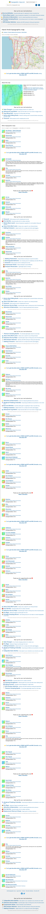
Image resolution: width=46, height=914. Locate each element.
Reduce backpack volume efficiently (24, 264)
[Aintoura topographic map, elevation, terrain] (3, 572)
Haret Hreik (9, 780)
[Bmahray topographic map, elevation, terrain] (3, 500)
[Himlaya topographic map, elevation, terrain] (3, 862)
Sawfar (7, 599)
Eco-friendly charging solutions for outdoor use (23, 109)
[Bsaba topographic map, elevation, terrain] (3, 328)
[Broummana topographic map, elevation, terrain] (3, 313)
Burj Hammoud (9, 879)
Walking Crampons (9, 228)
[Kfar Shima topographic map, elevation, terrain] (3, 791)
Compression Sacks (11, 264)
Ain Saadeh (8, 159)
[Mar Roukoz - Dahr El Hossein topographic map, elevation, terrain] (3, 132)
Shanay (7, 692)
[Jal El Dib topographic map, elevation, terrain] (3, 831)
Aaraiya (8, 815)
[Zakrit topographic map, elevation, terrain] (3, 453)
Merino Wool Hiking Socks (11, 115)
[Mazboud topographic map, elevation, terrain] (3, 699)
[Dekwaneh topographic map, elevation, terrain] (3, 208)
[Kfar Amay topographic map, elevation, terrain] (3, 390)
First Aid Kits (7, 221)
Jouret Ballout (9, 480)
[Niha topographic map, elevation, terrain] (3, 505)
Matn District (9, 351)
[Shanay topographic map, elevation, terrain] (3, 694)
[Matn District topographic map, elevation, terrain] (3, 352)
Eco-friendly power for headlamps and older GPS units (31, 260)
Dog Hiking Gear (8, 113)
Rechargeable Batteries (12, 260)
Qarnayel (8, 825)
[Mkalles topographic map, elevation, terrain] (3, 292)
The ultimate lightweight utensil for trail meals (29, 333)
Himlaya (8, 861)
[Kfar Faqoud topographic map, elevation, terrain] (3, 753)
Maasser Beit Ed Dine (11, 346)
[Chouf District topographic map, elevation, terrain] (3, 146)
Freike (7, 625)
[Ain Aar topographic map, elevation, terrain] (3, 198)
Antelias (8, 237)
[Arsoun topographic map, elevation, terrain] (3, 415)
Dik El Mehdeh (9, 665)
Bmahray (8, 499)
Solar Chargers (8, 109)
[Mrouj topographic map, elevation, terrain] (3, 557)
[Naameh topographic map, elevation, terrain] (3, 203)
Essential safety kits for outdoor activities (21, 221)
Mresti (7, 584)
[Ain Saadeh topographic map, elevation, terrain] (3, 162)
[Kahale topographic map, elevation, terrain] (3, 425)
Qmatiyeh (8, 232)
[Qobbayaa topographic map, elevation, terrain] (3, 529)
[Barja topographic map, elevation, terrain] (3, 141)
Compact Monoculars (11, 266)
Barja (7, 140)
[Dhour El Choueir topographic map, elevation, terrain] (3, 248)
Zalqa (7, 660)
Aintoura (8, 571)
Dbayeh (8, 212)
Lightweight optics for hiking (24, 266)
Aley (7, 168)
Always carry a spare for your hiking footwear (28, 226)
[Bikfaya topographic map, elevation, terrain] (3, 768)
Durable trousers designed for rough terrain (24, 684)
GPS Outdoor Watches (9, 22)
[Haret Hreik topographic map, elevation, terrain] (12, 95)
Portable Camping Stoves (10, 19)
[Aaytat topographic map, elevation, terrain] (3, 323)
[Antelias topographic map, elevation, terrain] (3, 241)
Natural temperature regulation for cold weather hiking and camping (29, 15)
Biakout (8, 393)
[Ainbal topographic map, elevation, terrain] (3, 472)
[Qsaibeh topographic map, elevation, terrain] (3, 544)
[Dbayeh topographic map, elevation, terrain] (3, 213)
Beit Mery (8, 379)
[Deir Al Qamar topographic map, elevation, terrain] (3, 477)
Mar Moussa (9, 419)
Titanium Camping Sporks (11, 333)
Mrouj (7, 556)
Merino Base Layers (8, 15)
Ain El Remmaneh (10, 561)
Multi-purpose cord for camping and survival (19, 118)
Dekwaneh (8, 207)
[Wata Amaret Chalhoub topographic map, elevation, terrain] (3, 458)
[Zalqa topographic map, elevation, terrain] (3, 661)
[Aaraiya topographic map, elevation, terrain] (3, 817)
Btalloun (8, 820)
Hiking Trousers (9, 684)
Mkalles (8, 291)
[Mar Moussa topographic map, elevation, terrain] (3, 420)
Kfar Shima (8, 790)
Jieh (7, 761)
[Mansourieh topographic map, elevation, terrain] (3, 137)
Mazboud (8, 697)
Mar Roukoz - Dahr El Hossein (13, 130)
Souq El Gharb (9, 447)
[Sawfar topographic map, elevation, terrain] (3, 601)
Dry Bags (6, 612)
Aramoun (8, 537)
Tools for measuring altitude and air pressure (28, 17)
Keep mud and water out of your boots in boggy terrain (29, 111)
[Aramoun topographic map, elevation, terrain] (3, 539)
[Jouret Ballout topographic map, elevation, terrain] (3, 482)
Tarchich (8, 175)
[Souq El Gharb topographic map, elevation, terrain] (3, 448)
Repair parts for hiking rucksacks (29, 811)
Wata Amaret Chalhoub (11, 457)
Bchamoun (8, 428)
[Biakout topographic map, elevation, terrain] (3, 395)
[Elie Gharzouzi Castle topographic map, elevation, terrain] (3, 886)
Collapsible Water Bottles (11, 651)
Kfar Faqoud (9, 752)
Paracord (6, 118)
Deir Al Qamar (9, 475)
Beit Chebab (9, 629)
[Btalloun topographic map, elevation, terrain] (3, 822)
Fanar (7, 360)
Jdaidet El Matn (10, 785)
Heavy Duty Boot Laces (10, 226)
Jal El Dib (8, 830)
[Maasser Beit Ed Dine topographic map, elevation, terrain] (3, 347)
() (33, 89)
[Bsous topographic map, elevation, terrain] (3, 443)
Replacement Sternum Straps (12, 811)
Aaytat (7, 321)
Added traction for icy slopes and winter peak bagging (26, 228)
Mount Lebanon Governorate (15, 131)
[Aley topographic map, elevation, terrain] (3, 170)
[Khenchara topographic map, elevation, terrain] (3, 510)
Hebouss (8, 374)
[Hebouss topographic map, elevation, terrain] (3, 375)
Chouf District (9, 145)
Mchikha (8, 620)
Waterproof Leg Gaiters (10, 111)
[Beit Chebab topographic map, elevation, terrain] (3, 631)
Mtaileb (7, 485)
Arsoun (7, 414)
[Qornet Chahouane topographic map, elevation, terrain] (3, 876)
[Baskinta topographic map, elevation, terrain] (3, 183)
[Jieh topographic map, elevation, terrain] (3, 763)
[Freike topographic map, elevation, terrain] (3, 626)
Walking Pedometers (11, 258)
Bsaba (7, 326)
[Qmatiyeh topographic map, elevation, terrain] (3, 234)
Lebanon (7, 131)
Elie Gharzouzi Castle (11, 884)
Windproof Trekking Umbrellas (12, 402)
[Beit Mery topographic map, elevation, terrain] (3, 383)
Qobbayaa (8, 527)
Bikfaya (7, 766)
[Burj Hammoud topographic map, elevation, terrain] (3, 881)
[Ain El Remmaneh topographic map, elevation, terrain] (3, 562)
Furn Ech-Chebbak (10, 532)
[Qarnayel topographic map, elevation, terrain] (3, 827)
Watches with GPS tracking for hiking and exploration (28, 22)
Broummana (9, 311)
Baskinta (8, 180)
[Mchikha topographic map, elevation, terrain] (3, 621)
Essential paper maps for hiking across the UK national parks (31, 305)
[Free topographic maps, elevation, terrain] (2, 32)
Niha (7, 504)
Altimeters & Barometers (10, 17)
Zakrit (7, 452)
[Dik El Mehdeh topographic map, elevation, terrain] (3, 667)
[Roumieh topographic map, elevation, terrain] (3, 357)
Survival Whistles (8, 13)
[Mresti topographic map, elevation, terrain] (3, 586)
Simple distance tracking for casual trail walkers (28, 258)
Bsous (7, 442)
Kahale (7, 423)
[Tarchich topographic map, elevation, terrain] (3, 176)
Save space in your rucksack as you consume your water (31, 650)
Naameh (8, 202)
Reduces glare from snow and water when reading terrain (31, 682)
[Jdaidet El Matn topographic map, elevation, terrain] (3, 786)
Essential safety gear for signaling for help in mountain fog (26, 13)
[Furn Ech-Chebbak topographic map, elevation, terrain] (3, 534)
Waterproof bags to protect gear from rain (19, 612)
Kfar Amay (8, 388)
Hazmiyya (23, 885)
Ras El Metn (9, 286)
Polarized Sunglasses (11, 682)
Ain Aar (7, 197)
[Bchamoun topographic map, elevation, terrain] (3, 430)
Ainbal (7, 471)
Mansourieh (9, 135)
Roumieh (8, 355)
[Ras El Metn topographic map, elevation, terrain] (3, 287)
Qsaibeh (8, 542)
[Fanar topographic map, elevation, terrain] (3, 362)
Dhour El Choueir (10, 246)
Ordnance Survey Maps (10, 305)
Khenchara (8, 509)
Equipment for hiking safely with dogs (22, 113)
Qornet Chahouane (10, 874)
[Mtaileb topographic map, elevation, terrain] (3, 487)
